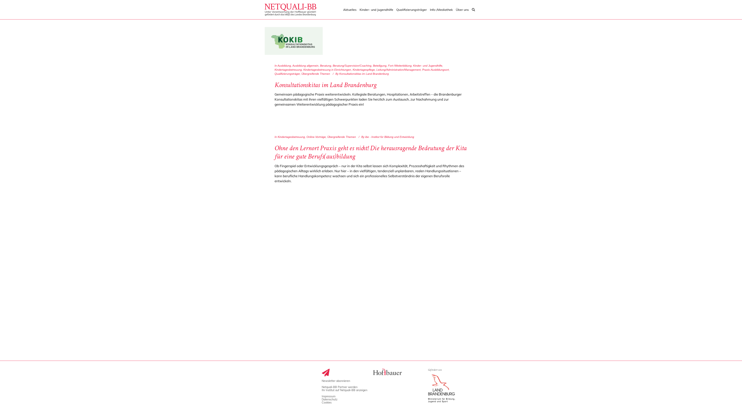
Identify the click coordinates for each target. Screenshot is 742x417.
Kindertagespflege (364, 69)
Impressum (328, 396)
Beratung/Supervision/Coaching (352, 65)
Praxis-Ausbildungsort (435, 69)
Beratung (325, 65)
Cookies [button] (327, 402)
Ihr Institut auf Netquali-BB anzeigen (344, 390)
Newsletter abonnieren (336, 381)
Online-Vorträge (316, 136)
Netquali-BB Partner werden (339, 387)
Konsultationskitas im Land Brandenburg (325, 85)
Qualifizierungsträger (287, 73)
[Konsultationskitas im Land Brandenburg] (294, 41)
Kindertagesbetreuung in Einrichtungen (327, 69)
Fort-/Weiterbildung (400, 65)
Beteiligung (379, 65)
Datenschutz (329, 399)
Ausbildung (284, 65)
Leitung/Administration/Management (398, 69)
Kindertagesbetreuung (288, 69)
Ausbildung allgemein (305, 65)
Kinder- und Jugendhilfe (427, 65)
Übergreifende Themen (315, 73)
